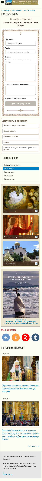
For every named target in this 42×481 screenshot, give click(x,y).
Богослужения (16, 10)
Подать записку (29, 10)
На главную (5, 10)
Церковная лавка (9, 179)
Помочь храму (8, 176)
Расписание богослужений (12, 165)
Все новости (32, 446)
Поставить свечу (9, 172)
